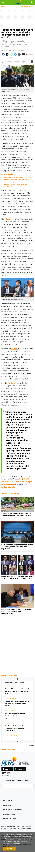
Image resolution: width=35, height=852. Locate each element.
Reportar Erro (9, 819)
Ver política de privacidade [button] (12, 844)
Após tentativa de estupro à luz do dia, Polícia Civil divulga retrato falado (16, 716)
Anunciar (7, 805)
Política (4, 26)
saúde (14, 349)
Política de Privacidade (13, 810)
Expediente (7, 801)
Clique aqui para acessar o (16, 481)
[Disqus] (17, 644)
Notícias (30, 745)
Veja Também (10, 493)
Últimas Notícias (9, 675)
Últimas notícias (27, 7)
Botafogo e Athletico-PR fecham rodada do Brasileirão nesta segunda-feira (16, 728)
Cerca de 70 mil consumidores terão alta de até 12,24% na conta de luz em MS (17, 691)
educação (9, 219)
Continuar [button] (9, 848)
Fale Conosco (9, 814)
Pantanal (11, 383)
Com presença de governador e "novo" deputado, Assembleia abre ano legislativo (18, 184)
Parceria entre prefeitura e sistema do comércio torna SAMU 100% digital (17, 703)
